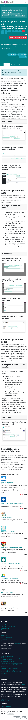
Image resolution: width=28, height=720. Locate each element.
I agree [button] (24, 717)
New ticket (4, 635)
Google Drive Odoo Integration (9, 578)
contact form (17, 643)
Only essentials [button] (16, 717)
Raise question (5, 639)
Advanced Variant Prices (7, 593)
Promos (3, 630)
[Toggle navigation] (25, 2)
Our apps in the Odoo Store (8, 626)
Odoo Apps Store (20, 15)
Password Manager (6, 517)
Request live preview (6, 637)
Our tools (3, 624)
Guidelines (14, 65)
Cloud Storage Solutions (7, 482)
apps (4, 5)
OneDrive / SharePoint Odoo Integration (12, 503)
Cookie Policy (10, 713)
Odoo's (23, 684)
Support (21, 65)
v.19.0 (11, 14)
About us (3, 699)
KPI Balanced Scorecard (8, 531)
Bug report (4, 640)
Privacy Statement (6, 706)
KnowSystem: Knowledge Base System (11, 547)
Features (7, 65)
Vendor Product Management (9, 607)
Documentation (5, 628)
